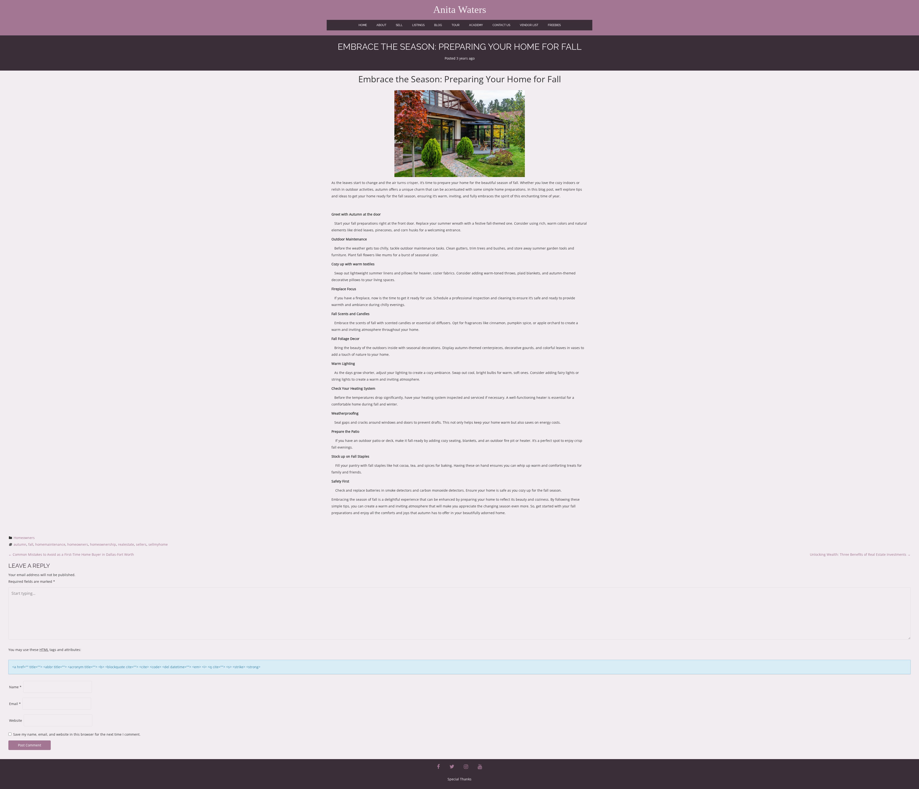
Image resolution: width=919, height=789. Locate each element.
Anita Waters (459, 9)
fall (30, 544)
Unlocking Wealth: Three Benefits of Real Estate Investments (860, 554)
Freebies (554, 25)
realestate (126, 544)
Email (15, 703)
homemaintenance (50, 544)
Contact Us (501, 25)
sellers (141, 544)
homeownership (103, 544)
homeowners (77, 544)
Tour (456, 25)
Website (15, 720)
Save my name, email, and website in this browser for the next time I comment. (76, 734)
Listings (418, 25)
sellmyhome (158, 544)
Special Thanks (459, 779)
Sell (399, 25)
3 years (462, 58)
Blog (438, 25)
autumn (20, 544)
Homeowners (24, 537)
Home (363, 25)
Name (15, 687)
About (381, 25)
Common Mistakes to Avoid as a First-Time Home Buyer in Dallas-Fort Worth (71, 554)
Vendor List (529, 25)
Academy (476, 25)
